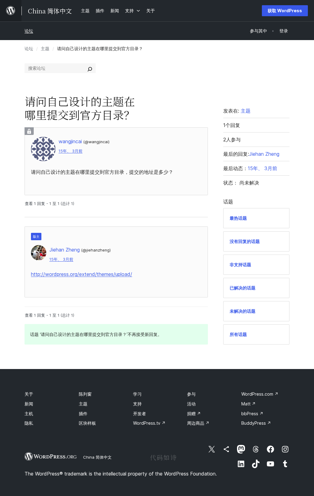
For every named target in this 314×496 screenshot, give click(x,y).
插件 (83, 413)
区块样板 (87, 423)
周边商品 (198, 423)
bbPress (252, 413)
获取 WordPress (285, 10)
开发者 (139, 413)
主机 (29, 413)
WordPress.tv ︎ (149, 423)
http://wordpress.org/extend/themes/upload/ (81, 274)
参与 (191, 394)
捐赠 (194, 413)
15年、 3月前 (70, 151)
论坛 (29, 30)
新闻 (29, 403)
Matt (248, 403)
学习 (137, 394)
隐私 (29, 423)
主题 (45, 48)
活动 (191, 403)
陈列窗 (85, 394)
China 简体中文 (97, 457)
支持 (137, 403)
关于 (29, 394)
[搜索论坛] (90, 68)
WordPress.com (259, 394)
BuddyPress (256, 423)
